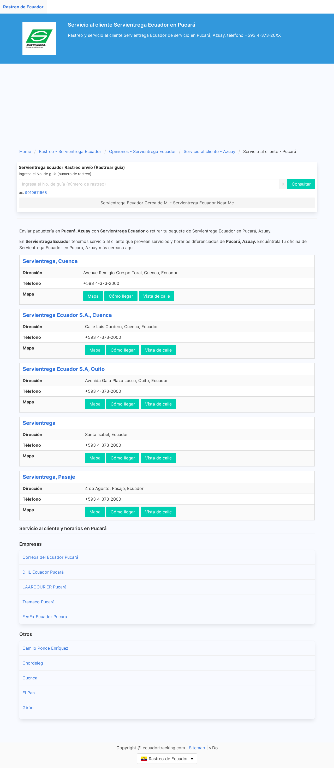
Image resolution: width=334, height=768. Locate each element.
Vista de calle (156, 296)
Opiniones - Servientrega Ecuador (142, 151)
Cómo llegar (121, 296)
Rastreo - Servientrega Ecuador (70, 151)
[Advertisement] (167, 102)
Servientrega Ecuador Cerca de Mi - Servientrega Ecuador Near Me (167, 202)
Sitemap (197, 747)
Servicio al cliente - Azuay (209, 151)
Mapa (93, 296)
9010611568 (36, 192)
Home (25, 151)
